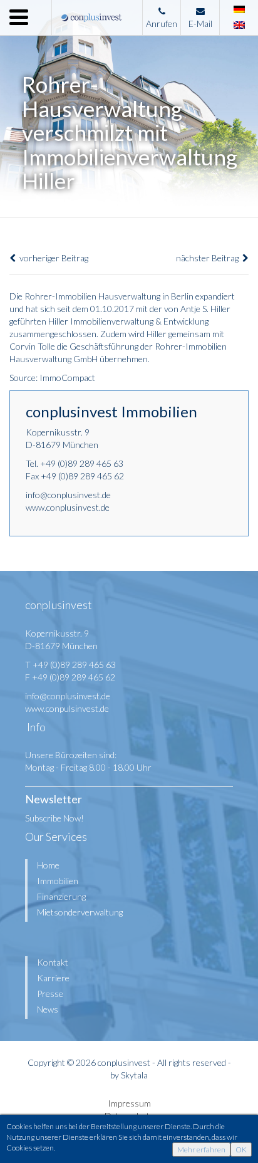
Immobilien (57, 880)
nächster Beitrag (209, 258)
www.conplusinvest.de (68, 507)
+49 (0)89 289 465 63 (81, 463)
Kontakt (52, 962)
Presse (50, 993)
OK (241, 1149)
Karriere (53, 978)
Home (48, 865)
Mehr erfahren (201, 1149)
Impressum (129, 1103)
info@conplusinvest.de (68, 494)
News (47, 1009)
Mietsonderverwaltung (80, 912)
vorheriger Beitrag (52, 258)
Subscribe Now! (54, 818)
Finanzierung (61, 896)
